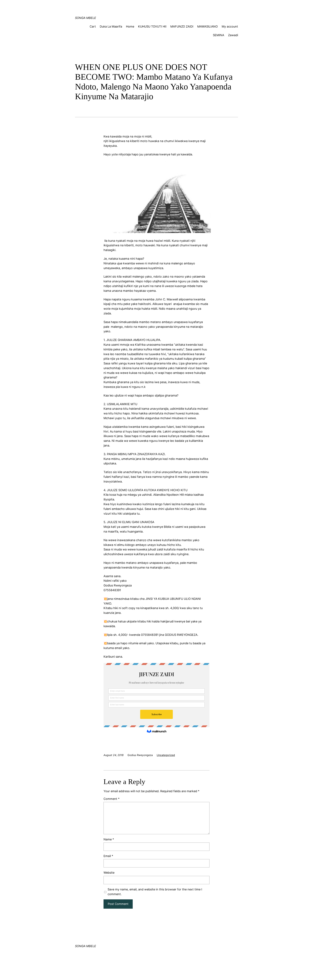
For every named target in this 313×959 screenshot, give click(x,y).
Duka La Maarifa (111, 26)
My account (230, 26)
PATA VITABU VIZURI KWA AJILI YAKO (137, 5)
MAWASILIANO (207, 26)
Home (130, 26)
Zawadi (233, 35)
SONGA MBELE (85, 18)
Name (109, 839)
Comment (111, 798)
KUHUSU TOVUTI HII (152, 26)
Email (108, 856)
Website (109, 872)
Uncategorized (166, 755)
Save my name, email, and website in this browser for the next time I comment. (155, 892)
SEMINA (218, 35)
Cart (93, 26)
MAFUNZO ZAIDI (181, 26)
